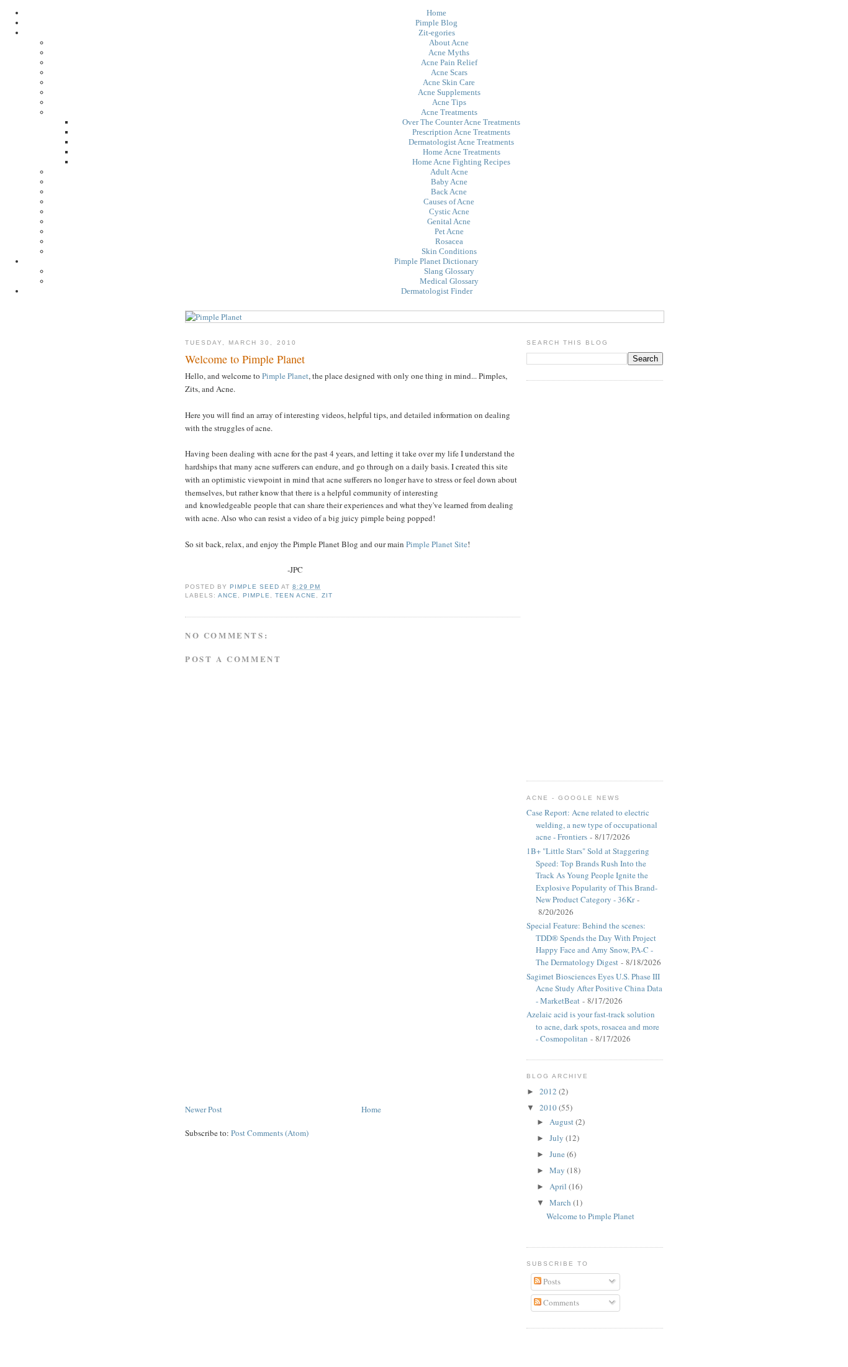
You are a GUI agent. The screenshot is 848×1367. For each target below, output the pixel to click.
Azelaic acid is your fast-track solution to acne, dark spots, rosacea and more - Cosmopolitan (592, 1026)
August (562, 1121)
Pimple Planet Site (436, 544)
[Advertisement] (278, 1015)
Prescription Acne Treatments (461, 132)
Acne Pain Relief (449, 62)
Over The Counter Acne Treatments (461, 122)
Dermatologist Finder (436, 291)
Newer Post (203, 1109)
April (559, 1186)
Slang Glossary (449, 271)
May (558, 1170)
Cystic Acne (449, 211)
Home (436, 12)
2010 (549, 1107)
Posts (551, 1281)
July (557, 1137)
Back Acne (449, 191)
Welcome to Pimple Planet (590, 1216)
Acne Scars (449, 72)
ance (228, 595)
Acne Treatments (449, 112)
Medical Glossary (449, 281)
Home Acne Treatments (461, 152)
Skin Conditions (449, 251)
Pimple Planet (285, 375)
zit (327, 595)
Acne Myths (448, 52)
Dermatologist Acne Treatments (461, 142)
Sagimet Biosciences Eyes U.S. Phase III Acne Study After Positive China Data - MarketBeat (594, 988)
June (558, 1154)
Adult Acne (449, 171)
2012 (549, 1091)
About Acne (449, 42)
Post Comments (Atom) (270, 1132)
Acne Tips (449, 102)
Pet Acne (449, 231)
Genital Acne (449, 221)
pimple (256, 595)
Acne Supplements (449, 92)
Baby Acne (449, 181)
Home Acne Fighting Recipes (461, 161)
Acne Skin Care (449, 82)
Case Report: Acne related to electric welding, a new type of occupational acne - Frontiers (591, 824)
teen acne (295, 595)
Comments (560, 1302)
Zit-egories (436, 32)
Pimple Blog (436, 22)
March (561, 1202)
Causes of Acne (448, 201)
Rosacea (449, 241)
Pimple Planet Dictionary (436, 261)
